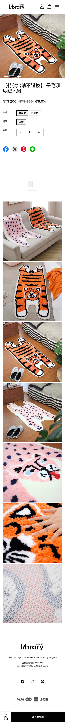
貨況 (5, 121)
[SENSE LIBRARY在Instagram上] (32, 683)
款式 (5, 112)
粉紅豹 (34, 113)
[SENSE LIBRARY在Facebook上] (22, 683)
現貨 (21, 122)
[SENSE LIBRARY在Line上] (42, 683)
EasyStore (53, 657)
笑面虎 (22, 113)
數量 (5, 130)
